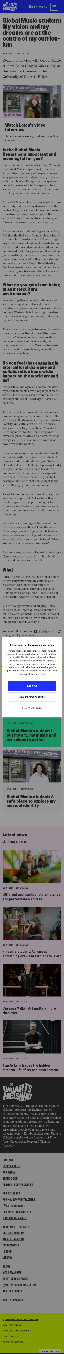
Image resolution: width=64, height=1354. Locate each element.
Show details (32, 708)
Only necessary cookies (32, 697)
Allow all (32, 685)
